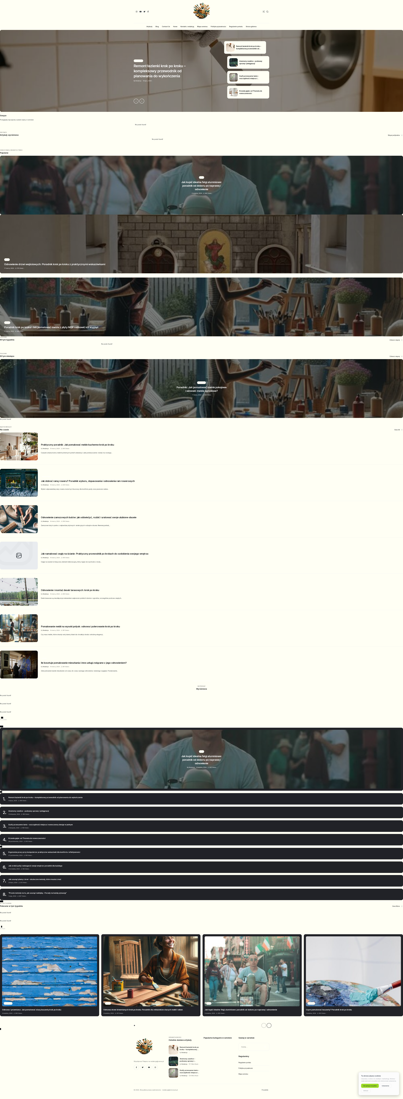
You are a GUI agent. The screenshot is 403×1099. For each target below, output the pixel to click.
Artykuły (149, 26)
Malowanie (8, 1003)
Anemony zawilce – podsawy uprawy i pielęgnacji (28, 811)
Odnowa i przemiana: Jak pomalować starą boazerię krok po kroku (31, 1010)
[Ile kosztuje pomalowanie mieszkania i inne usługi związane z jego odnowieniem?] (19, 664)
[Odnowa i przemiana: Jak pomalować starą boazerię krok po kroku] (49, 971)
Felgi (208, 1003)
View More (396, 906)
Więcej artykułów (394, 135)
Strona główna (251, 26)
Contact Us (166, 26)
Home (175, 26)
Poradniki (265, 1090)
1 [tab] (132, 1025)
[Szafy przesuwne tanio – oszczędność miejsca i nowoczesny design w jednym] (173, 1073)
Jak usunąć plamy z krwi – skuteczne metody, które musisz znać (34, 879)
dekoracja (45, 549)
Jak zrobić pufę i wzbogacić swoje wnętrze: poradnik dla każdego (35, 866)
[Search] (267, 12)
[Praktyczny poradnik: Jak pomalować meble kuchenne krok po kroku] (19, 446)
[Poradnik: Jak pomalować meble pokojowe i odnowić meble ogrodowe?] (201, 388)
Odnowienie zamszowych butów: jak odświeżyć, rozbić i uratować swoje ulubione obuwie (88, 517)
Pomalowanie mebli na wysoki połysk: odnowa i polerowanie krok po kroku (80, 626)
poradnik (45, 585)
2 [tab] (134, 1025)
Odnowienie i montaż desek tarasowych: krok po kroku (70, 590)
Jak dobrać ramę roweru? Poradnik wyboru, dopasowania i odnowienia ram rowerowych (88, 481)
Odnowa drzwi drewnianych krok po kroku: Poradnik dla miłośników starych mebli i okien (143, 1010)
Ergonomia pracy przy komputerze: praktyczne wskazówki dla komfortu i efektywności (44, 852)
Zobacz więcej (395, 340)
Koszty (44, 658)
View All (397, 430)
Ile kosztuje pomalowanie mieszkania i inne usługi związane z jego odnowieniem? (84, 662)
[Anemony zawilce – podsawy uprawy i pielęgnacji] (173, 1061)
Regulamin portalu (236, 26)
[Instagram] (136, 12)
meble (44, 622)
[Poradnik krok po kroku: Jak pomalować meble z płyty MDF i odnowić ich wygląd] (201, 307)
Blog (157, 26)
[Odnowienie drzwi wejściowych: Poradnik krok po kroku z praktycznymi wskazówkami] (201, 244)
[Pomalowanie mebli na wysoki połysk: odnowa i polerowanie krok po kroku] (19, 628)
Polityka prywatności (218, 26)
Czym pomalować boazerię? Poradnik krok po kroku (329, 1010)
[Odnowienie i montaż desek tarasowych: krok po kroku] (19, 592)
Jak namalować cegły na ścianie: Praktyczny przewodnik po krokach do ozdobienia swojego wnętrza (94, 553)
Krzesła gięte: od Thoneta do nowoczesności (27, 838)
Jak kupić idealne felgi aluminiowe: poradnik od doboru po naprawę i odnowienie (241, 1010)
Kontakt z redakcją (187, 26)
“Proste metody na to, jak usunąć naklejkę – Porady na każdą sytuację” (37, 893)
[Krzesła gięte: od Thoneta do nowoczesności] (201, 71)
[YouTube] (140, 12)
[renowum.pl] (201, 11)
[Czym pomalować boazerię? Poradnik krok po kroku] (353, 971)
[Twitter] (144, 12)
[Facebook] (148, 12)
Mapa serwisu (202, 26)
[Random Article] (263, 12)
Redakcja (46, 448)
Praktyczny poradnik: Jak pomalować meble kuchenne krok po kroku (77, 444)
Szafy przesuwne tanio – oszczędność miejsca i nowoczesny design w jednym (40, 825)
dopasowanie (46, 476)
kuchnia (44, 440)
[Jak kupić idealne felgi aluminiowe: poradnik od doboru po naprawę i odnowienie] (201, 185)
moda (44, 513)
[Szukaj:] (254, 1047)
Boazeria (311, 1003)
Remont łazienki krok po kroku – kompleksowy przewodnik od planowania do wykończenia (45, 797)
